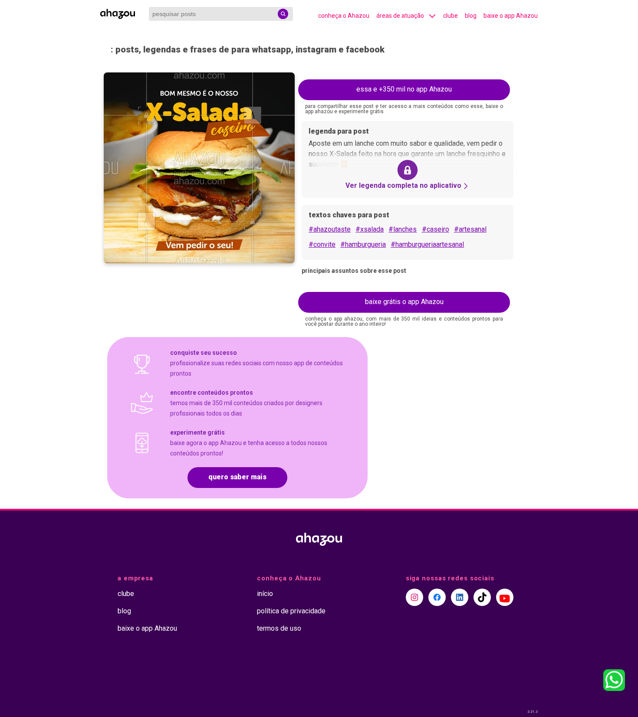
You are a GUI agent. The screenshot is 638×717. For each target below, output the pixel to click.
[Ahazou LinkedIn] (459, 597)
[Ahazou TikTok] (482, 597)
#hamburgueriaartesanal (427, 244)
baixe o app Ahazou (510, 15)
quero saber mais (237, 477)
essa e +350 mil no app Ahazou (404, 89)
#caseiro (435, 229)
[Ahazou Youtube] (504, 597)
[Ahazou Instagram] (414, 597)
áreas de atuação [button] (400, 15)
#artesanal (470, 229)
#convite (322, 244)
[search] (283, 14)
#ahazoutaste (330, 229)
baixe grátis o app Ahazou (404, 302)
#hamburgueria (363, 244)
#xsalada (369, 229)
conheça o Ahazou (343, 15)
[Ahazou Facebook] (437, 597)
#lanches (402, 229)
